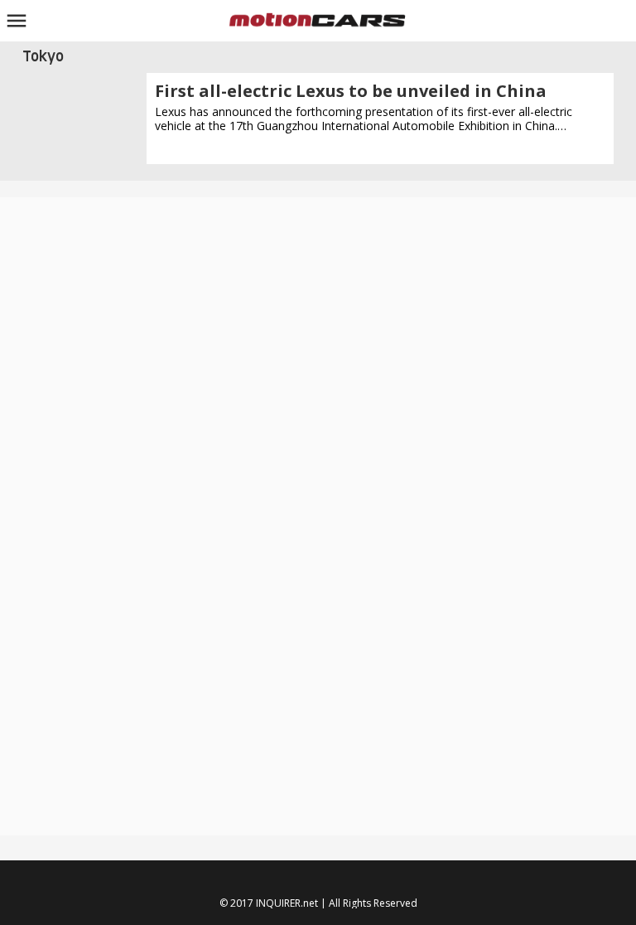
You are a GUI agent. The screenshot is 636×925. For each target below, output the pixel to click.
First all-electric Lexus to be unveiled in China (351, 91)
